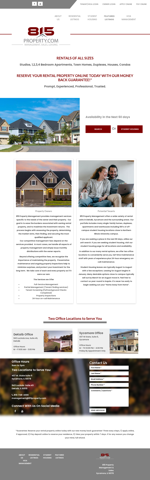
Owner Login (108, 4)
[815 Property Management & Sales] (41, 37)
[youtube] (40, 4)
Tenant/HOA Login (89, 4)
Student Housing (130, 129)
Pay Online (141, 4)
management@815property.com (29, 398)
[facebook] (34, 4)
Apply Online (126, 4)
